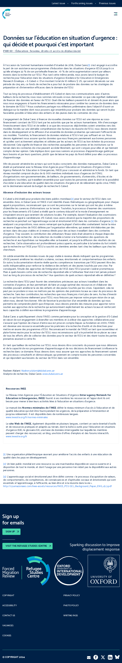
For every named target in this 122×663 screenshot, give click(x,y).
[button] (117, 13)
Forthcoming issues (82, 3)
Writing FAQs (70, 615)
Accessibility (9, 605)
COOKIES (6, 636)
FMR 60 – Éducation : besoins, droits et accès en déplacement (42, 51)
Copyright (8, 595)
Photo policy (71, 605)
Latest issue (58, 3)
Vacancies (7, 625)
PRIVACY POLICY (71, 595)
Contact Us (8, 615)
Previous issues (107, 3)
